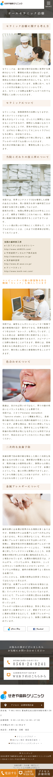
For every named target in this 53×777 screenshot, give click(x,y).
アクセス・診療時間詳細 (22, 705)
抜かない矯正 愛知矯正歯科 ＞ (26, 740)
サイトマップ (27, 753)
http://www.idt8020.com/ (17, 249)
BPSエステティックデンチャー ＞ (27, 743)
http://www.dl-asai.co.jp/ (18, 264)
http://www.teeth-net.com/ (18, 271)
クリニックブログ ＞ (26, 736)
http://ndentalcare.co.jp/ (17, 257)
